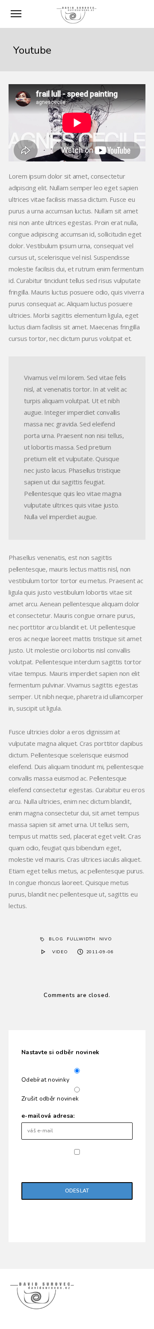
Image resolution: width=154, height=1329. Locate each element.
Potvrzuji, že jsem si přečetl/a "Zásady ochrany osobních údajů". (72, 1165)
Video (60, 952)
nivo (105, 939)
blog (56, 939)
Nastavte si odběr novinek (60, 1052)
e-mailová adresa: (47, 1116)
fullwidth (81, 939)
